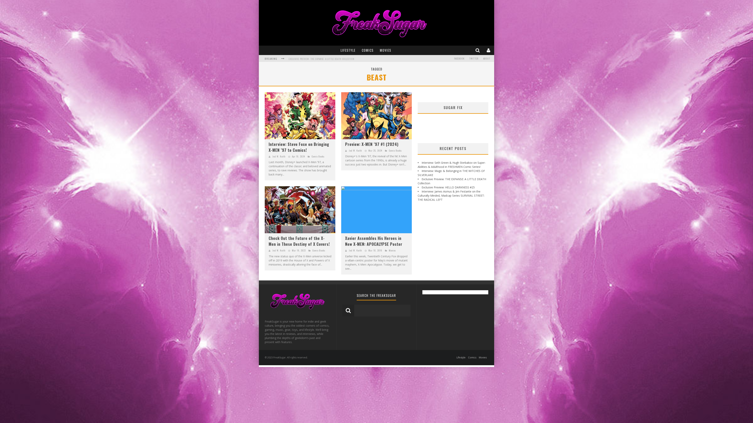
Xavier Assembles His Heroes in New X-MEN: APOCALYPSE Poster (373, 241)
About (486, 58)
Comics (368, 50)
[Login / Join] (489, 50)
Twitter (473, 58)
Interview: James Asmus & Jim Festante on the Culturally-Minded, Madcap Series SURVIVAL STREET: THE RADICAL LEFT (353, 59)
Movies (385, 50)
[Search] (478, 50)
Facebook (459, 58)
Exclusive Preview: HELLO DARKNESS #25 (448, 187)
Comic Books (318, 156)
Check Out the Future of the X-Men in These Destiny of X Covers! (299, 241)
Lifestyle (348, 50)
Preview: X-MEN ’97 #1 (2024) (371, 144)
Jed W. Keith (279, 156)
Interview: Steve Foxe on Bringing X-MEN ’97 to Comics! (299, 147)
